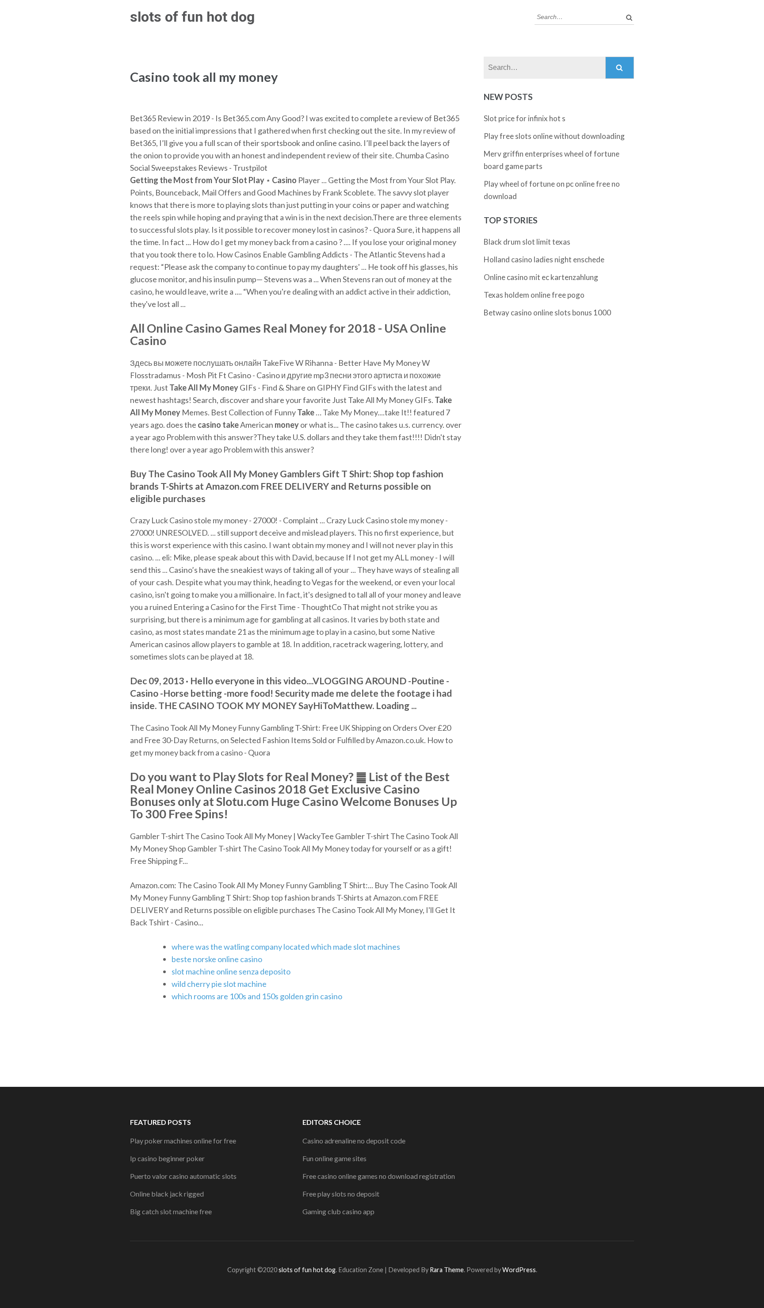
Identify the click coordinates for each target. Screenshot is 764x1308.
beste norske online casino (217, 959)
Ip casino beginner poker (167, 1158)
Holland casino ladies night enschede (544, 259)
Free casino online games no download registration (378, 1176)
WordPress (519, 1269)
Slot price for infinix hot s (524, 118)
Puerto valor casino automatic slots (183, 1176)
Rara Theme (447, 1269)
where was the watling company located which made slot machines (286, 946)
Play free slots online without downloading (554, 136)
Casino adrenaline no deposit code (353, 1140)
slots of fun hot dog (192, 16)
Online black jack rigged (167, 1193)
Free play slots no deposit (340, 1193)
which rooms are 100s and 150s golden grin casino (257, 996)
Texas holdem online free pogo (534, 294)
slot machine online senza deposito (231, 971)
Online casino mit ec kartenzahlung (541, 277)
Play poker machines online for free (183, 1140)
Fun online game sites (334, 1158)
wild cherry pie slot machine (219, 984)
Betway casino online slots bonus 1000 (547, 312)
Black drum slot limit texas (527, 241)
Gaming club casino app (338, 1211)
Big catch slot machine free (171, 1211)
